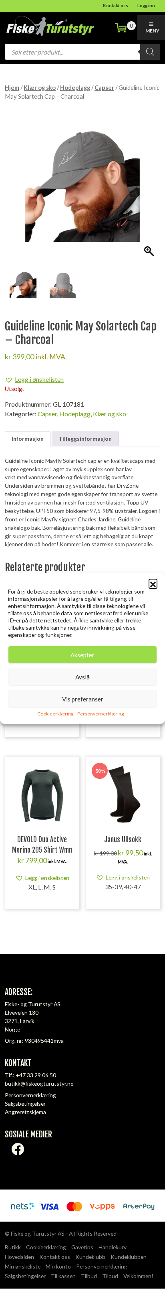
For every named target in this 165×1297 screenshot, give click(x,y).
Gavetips (82, 1247)
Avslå (82, 677)
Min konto (58, 1266)
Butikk (13, 1247)
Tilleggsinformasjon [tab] (85, 438)
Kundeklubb (90, 1256)
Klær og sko (40, 87)
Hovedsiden (19, 1256)
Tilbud (89, 1276)
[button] (153, 583)
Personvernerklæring (100, 714)
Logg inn (146, 5)
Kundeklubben (129, 1256)
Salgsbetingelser (25, 1103)
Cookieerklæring (55, 714)
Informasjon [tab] (28, 438)
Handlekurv (113, 1247)
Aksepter (82, 655)
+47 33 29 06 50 (36, 1075)
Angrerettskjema (25, 1112)
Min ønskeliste (22, 1266)
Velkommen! (138, 1276)
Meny (152, 31)
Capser (104, 87)
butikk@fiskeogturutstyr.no (39, 1083)
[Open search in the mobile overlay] (82, 52)
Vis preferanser (82, 699)
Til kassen (63, 1276)
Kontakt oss (115, 5)
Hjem (12, 87)
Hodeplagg (75, 87)
